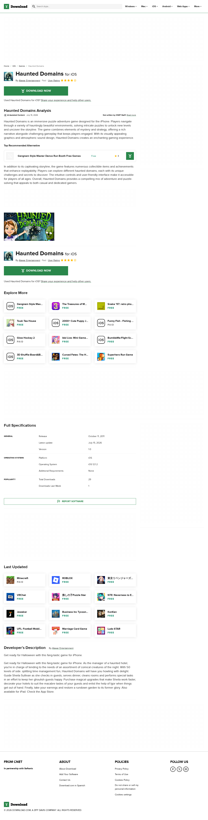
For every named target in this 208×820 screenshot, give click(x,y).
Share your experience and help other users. (66, 100)
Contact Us (64, 780)
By (28, 80)
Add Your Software (68, 774)
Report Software (72, 501)
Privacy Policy (122, 768)
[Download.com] (15, 6)
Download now (38, 91)
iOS (154, 6)
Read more (131, 115)
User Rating (54, 80)
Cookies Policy (122, 780)
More (197, 6)
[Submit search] (33, 6)
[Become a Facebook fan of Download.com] (173, 769)
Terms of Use (121, 774)
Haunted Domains (46, 73)
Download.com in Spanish (72, 785)
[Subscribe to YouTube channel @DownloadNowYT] (185, 769)
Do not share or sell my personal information (126, 787)
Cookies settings (123, 794)
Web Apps (182, 6)
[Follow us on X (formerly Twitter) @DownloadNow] (179, 769)
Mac (143, 6)
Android (166, 6)
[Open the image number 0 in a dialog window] (29, 227)
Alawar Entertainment (62, 648)
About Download (67, 768)
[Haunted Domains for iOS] (8, 76)
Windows (130, 6)
